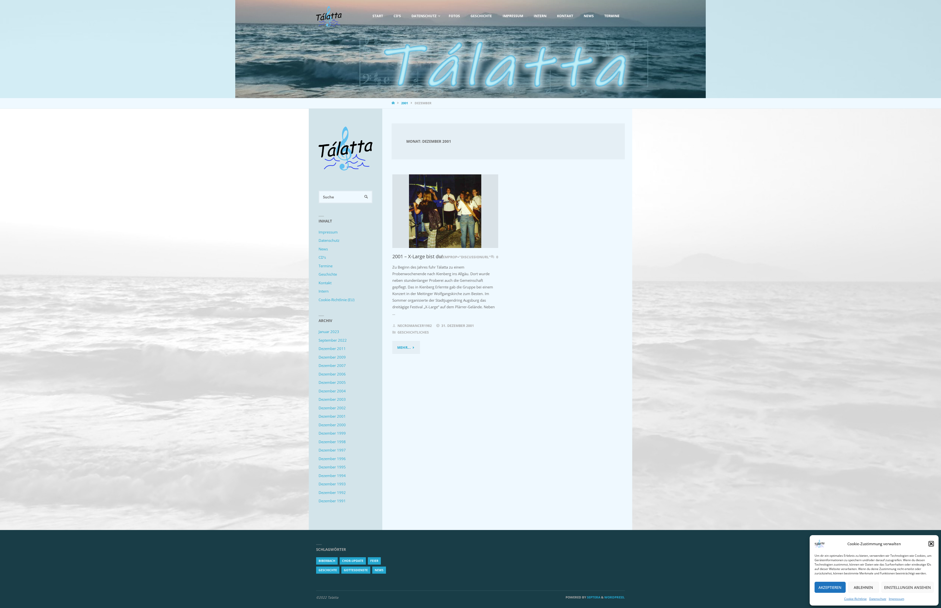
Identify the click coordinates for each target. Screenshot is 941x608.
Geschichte (328, 274)
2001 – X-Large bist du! (417, 256)
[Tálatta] (329, 15)
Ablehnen (863, 587)
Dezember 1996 (332, 458)
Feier (374, 561)
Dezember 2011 (332, 348)
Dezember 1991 (332, 500)
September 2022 (333, 340)
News (323, 248)
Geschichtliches (413, 332)
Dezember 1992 (332, 492)
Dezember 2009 (332, 357)
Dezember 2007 (332, 365)
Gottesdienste (356, 570)
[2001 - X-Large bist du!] (445, 211)
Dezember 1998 (332, 441)
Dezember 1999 (332, 433)
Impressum (896, 599)
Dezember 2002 (332, 407)
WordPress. (614, 597)
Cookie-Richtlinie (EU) (336, 299)
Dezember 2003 (332, 399)
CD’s (322, 257)
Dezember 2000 (332, 424)
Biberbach (327, 561)
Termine (326, 265)
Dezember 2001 (332, 416)
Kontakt (325, 282)
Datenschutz (877, 599)
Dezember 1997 (332, 450)
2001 (404, 103)
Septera (593, 597)
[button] (931, 543)
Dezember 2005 (332, 382)
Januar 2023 (329, 331)
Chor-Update (352, 561)
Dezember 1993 (332, 483)
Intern (324, 291)
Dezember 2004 (332, 390)
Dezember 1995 (332, 467)
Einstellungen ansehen (907, 587)
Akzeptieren (830, 587)
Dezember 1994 (332, 475)
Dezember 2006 (332, 374)
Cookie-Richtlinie (855, 599)
